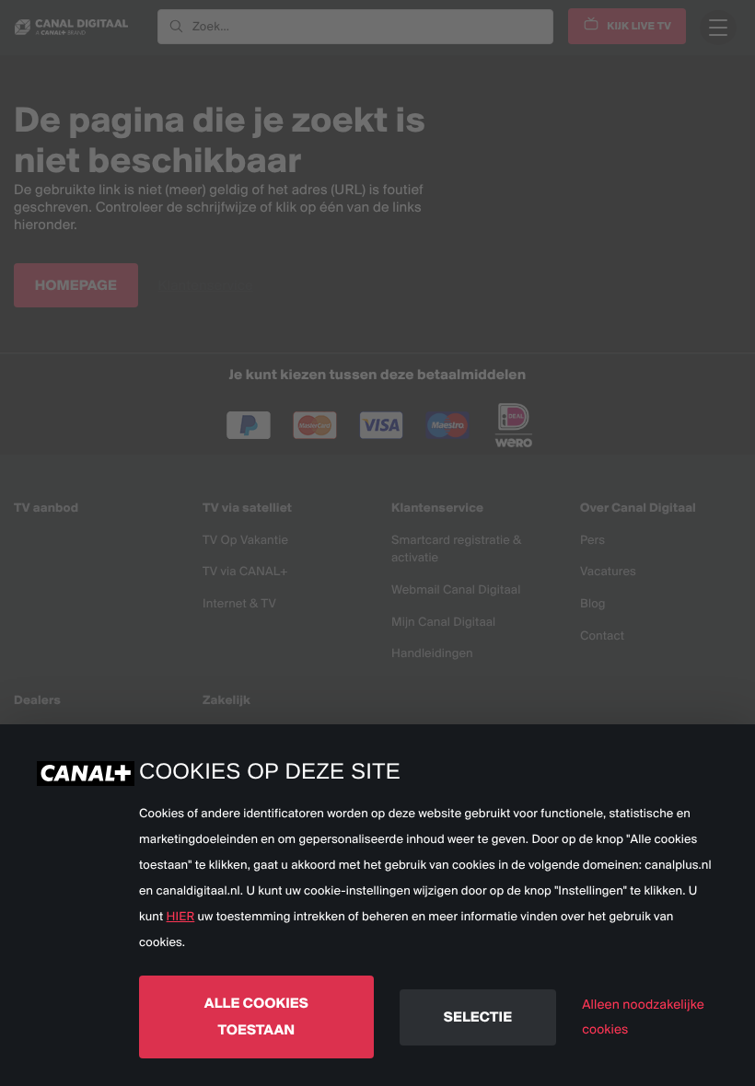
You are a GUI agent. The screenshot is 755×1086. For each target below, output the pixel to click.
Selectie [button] (478, 1016)
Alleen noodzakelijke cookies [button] (643, 1016)
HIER (181, 916)
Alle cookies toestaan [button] (256, 1016)
